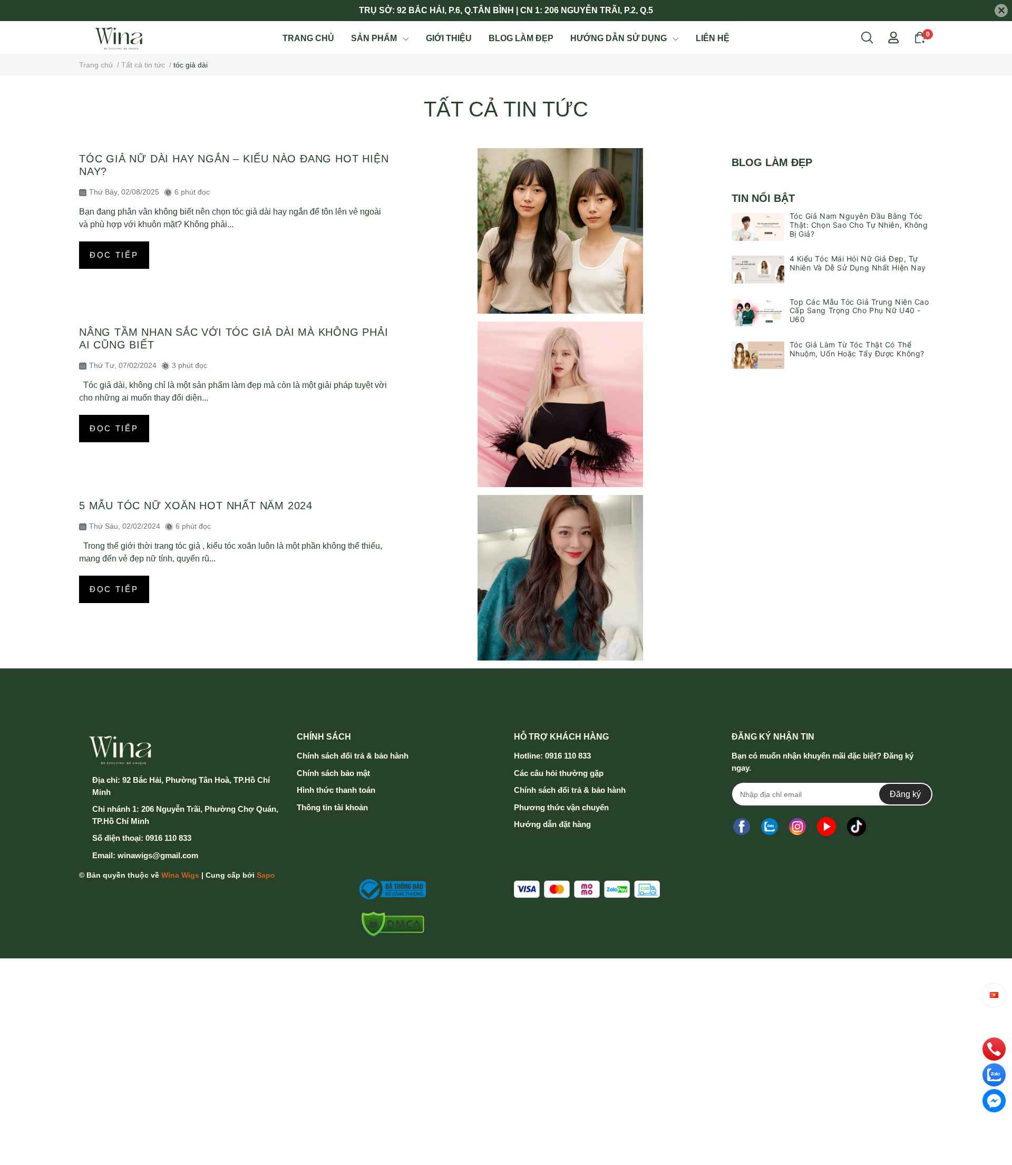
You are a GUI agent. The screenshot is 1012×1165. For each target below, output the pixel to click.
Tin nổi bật (763, 198)
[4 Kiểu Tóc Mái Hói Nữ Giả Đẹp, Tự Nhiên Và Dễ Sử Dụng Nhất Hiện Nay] (758, 269)
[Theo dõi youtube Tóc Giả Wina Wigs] (826, 826)
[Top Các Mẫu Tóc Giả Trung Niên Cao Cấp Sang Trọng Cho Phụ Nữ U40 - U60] (758, 312)
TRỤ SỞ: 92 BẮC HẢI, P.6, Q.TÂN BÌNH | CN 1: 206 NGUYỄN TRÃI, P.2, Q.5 (506, 10)
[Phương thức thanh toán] (587, 889)
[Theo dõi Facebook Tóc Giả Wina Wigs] (742, 826)
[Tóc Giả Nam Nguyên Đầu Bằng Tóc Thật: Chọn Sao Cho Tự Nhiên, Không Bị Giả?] (758, 226)
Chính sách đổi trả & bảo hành (352, 755)
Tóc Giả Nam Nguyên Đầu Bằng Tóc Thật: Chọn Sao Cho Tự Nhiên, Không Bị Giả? (859, 224)
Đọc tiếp (114, 254)
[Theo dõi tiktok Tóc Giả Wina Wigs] (856, 826)
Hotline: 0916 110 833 (552, 755)
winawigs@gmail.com (158, 855)
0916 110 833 (168, 837)
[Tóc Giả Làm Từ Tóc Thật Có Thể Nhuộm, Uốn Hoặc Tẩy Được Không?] (758, 355)
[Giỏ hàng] (920, 37)
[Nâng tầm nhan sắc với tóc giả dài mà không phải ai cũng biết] (560, 404)
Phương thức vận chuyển (561, 807)
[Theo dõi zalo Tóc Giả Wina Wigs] (770, 826)
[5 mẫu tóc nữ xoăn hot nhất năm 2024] (560, 578)
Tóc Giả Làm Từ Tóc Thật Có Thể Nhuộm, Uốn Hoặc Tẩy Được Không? (857, 349)
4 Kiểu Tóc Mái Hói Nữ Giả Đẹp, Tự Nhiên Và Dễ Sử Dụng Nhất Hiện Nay (858, 263)
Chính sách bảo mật (333, 773)
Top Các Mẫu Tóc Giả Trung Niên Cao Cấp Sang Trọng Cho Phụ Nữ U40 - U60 (859, 310)
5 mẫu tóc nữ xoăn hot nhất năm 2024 (196, 505)
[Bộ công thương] (389, 889)
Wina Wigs (180, 875)
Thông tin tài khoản (332, 807)
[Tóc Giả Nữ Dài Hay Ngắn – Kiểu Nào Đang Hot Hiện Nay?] (560, 231)
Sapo (266, 875)
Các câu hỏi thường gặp (559, 773)
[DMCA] (389, 924)
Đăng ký (905, 794)
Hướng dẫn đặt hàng (552, 824)
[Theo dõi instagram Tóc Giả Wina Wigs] (797, 826)
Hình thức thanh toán (336, 789)
